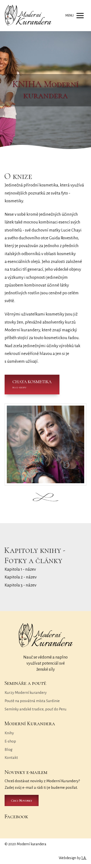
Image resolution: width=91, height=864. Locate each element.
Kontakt (11, 757)
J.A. (84, 858)
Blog (9, 749)
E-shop (10, 741)
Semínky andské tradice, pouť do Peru (35, 709)
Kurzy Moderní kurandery (26, 692)
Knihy (9, 733)
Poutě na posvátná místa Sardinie (32, 701)
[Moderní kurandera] (28, 15)
